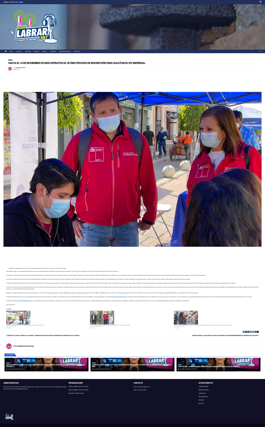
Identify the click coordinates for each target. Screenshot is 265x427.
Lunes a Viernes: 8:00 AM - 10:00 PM (78, 386)
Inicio (11, 51)
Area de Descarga (64, 51)
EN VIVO (44, 51)
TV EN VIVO (53, 51)
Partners (201, 400)
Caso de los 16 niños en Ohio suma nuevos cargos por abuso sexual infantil (209, 367)
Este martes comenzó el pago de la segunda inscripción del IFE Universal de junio (25, 325)
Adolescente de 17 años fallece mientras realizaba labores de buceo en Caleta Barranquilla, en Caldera (45, 366)
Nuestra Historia (204, 390)
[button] (260, 51)
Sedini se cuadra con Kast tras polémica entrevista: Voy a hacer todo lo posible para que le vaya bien (131, 366)
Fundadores (202, 393)
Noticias (28, 51)
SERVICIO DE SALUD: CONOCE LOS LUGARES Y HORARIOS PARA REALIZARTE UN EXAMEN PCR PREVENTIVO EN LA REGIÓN (43, 335)
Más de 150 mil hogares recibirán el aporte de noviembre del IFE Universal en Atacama (110, 325)
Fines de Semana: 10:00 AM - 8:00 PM (78, 390)
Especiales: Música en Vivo (76, 393)
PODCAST (36, 51)
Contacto (76, 51)
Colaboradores (203, 396)
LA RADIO (19, 51)
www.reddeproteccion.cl (120, 296)
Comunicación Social (21, 67)
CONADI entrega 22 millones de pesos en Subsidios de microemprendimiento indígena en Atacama (225, 335)
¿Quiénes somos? (203, 386)
